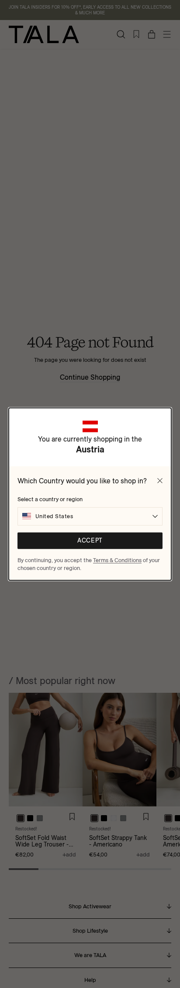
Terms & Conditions (117, 559)
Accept (89, 540)
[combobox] (90, 516)
